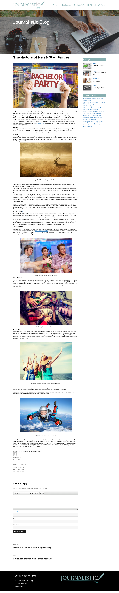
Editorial (92, 5)
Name (15, 512)
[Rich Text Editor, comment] (45, 501)
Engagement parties (18, 464)
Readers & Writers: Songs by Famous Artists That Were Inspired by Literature (93, 122)
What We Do (80, 5)
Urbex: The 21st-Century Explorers (92, 115)
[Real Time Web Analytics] (3, 592)
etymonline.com (40, 123)
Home (57, 5)
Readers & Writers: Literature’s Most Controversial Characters (92, 118)
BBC (23, 211)
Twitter (103, 5)
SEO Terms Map (87, 106)
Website (16, 524)
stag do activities (17, 467)
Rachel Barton (17, 457)
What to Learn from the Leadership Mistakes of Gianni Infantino (92, 108)
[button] (15, 493)
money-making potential (41, 230)
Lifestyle (15, 462)
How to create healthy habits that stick (93, 111)
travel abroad (21, 469)
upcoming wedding (18, 471)
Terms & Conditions (20, 586)
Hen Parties (23, 466)
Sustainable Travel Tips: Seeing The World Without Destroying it (94, 103)
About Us (67, 5)
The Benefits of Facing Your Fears (92, 113)
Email (15, 518)
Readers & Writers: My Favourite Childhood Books (91, 125)
